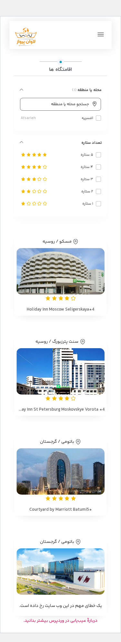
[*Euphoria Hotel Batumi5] (60, 571)
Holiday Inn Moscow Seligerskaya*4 (60, 309)
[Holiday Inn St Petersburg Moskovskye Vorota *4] (60, 371)
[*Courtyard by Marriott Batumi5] (60, 471)
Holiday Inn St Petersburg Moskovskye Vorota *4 (60, 409)
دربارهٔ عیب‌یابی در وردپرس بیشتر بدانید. (60, 620)
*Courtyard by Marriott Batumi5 (60, 509)
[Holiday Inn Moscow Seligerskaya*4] (60, 271)
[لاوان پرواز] (25, 37)
